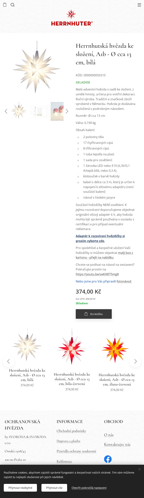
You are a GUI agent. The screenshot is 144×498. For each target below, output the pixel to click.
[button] (12, 4)
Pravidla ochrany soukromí (76, 451)
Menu (139, 4)
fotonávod (124, 281)
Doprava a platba (68, 441)
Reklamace (64, 461)
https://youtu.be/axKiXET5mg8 (97, 274)
